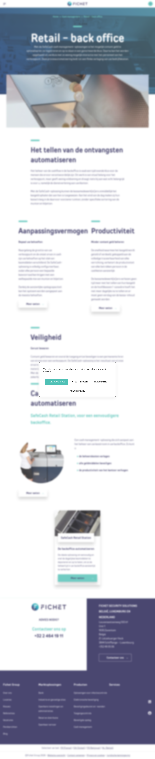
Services (114, 685)
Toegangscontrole (82, 713)
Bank (40, 692)
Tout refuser (80, 382)
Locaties (7, 699)
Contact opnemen (76, 755)
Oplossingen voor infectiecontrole (90, 692)
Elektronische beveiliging (86, 699)
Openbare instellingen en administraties (50, 709)
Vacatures (8, 720)
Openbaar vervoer (47, 724)
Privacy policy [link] (77, 391)
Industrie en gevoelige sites (52, 699)
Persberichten (10, 726)
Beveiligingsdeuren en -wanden (89, 706)
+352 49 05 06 (106, 646)
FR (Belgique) (93, 747)
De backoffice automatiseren (76, 549)
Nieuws (6, 706)
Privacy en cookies (96, 755)
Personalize (100, 382)
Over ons (7, 692)
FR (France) (66, 747)
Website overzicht (56, 755)
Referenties (9, 713)
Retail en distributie (48, 717)
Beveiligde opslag (82, 720)
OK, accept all (57, 382)
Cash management (83, 726)
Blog (5, 733)
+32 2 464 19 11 (49, 636)
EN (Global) (79, 747)
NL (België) (107, 747)
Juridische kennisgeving (118, 755)
